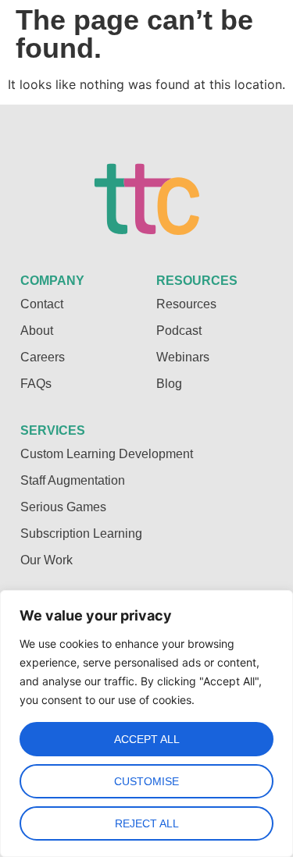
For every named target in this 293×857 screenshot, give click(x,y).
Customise (146, 781)
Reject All (147, 823)
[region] (146, 723)
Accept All (147, 739)
